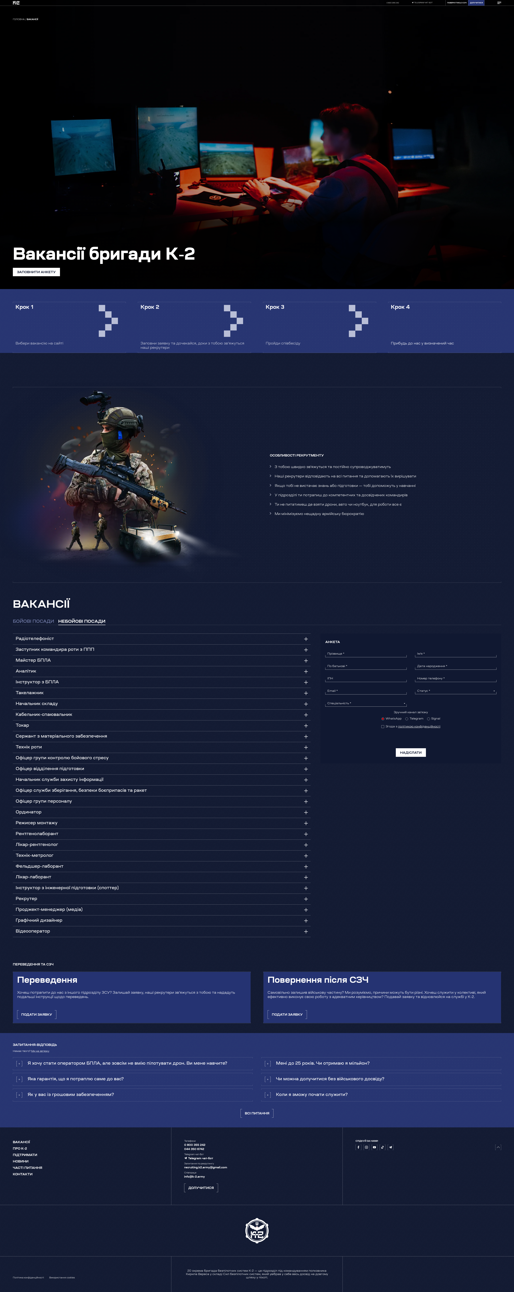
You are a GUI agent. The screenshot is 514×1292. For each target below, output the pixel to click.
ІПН (330, 678)
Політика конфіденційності (28, 1278)
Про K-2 (20, 1148)
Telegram (416, 718)
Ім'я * (421, 653)
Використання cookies (62, 1278)
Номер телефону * (431, 678)
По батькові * (337, 666)
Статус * (423, 691)
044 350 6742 (194, 1149)
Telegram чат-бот (423, 3)
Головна (19, 19)
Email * (332, 691)
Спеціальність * (339, 703)
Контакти (23, 1174)
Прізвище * (335, 653)
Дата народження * (432, 666)
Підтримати (25, 1155)
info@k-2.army (194, 1176)
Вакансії (21, 1142)
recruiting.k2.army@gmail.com (205, 1167)
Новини (21, 1161)
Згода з (413, 726)
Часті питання (27, 1168)
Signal (435, 718)
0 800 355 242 (393, 3)
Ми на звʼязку (40, 1051)
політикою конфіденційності (419, 726)
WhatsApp (394, 718)
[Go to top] (498, 1147)
